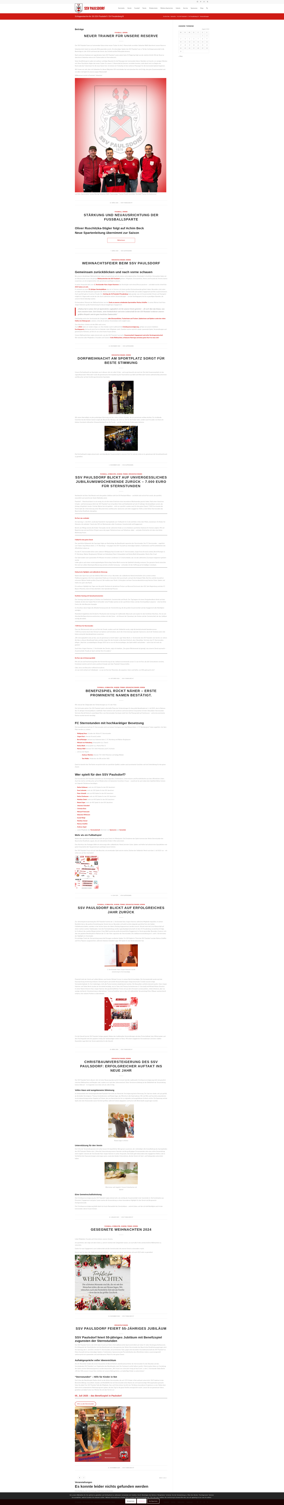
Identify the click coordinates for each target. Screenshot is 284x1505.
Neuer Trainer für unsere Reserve (121, 36)
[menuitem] (121, 8)
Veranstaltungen (118, 260)
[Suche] (207, 8)
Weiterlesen (121, 240)
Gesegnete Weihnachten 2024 (121, 1229)
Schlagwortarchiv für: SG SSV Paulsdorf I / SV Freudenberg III (99, 16)
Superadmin (128, 250)
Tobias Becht (128, 202)
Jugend (119, 474)
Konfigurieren (153, 1501)
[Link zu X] (207, 1)
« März (180, 56)
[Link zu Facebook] (200, 1)
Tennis (125, 474)
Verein (124, 32)
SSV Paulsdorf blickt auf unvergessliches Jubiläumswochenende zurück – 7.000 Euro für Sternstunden (121, 482)
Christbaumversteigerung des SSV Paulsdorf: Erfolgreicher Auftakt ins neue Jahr (121, 1066)
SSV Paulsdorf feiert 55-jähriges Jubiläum (121, 1328)
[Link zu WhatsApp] (204, 1)
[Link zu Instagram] (197, 1)
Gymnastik (112, 474)
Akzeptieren (131, 1501)
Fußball (118, 32)
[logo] (90, 8)
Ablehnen (142, 1501)
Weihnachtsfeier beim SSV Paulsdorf (121, 263)
